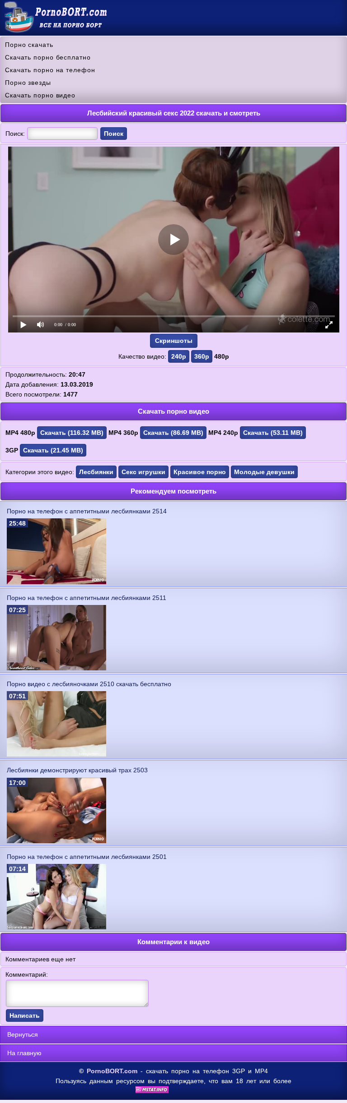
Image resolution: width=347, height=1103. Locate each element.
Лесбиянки (96, 471)
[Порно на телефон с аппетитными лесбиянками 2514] (56, 582)
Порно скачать (29, 44)
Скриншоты (173, 340)
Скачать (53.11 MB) (273, 432)
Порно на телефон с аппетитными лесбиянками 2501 (87, 856)
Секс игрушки (143, 471)
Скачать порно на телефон (50, 70)
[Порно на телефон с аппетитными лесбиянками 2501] (56, 927)
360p (201, 356)
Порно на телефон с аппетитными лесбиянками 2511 (86, 597)
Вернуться (22, 1034)
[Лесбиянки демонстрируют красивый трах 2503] (56, 841)
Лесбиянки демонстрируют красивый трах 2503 (77, 770)
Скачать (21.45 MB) (53, 450)
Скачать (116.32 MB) (71, 432)
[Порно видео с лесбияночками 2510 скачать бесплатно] (56, 754)
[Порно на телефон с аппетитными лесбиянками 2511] (56, 668)
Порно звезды (28, 82)
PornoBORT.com (112, 1071)
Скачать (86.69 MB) (173, 432)
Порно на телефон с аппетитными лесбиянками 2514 (87, 511)
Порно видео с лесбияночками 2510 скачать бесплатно (89, 684)
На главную (24, 1053)
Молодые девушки (264, 471)
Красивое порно (200, 471)
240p (178, 356)
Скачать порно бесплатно (48, 57)
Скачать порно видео (40, 95)
